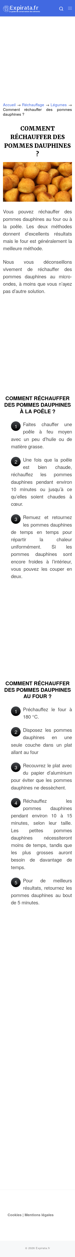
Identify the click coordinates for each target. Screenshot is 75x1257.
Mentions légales (39, 1214)
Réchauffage (33, 104)
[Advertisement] (37, 55)
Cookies (15, 1214)
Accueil (9, 104)
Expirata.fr (43, 1248)
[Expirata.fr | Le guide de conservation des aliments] (21, 8)
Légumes (59, 104)
